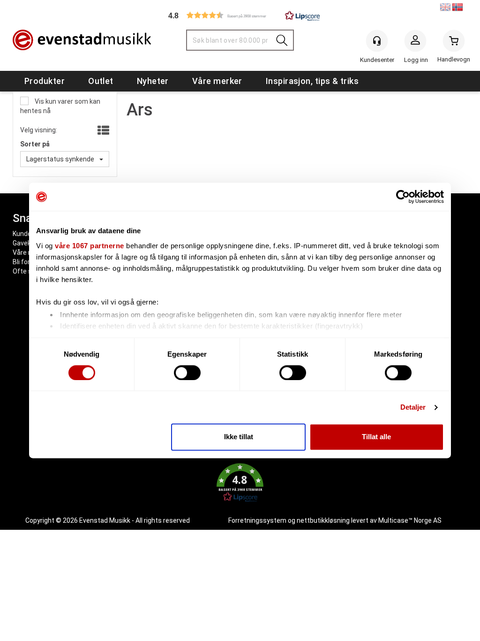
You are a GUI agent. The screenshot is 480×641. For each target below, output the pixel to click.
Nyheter (153, 81)
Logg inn (415, 43)
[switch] (187, 372)
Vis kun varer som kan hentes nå (60, 106)
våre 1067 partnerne (89, 246)
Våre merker (217, 81)
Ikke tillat (238, 437)
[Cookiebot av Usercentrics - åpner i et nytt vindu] (403, 197)
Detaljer (413, 407)
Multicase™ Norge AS (410, 520)
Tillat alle (376, 437)
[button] (240, 15)
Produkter (44, 81)
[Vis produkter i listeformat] (102, 130)
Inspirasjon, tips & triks (312, 81)
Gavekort (26, 243)
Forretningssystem (257, 520)
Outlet (100, 81)
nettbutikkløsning (323, 520)
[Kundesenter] (377, 41)
